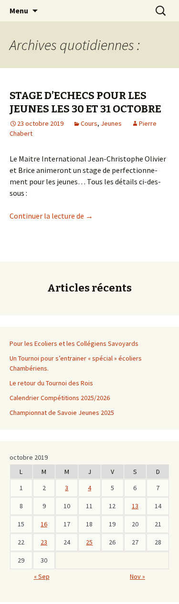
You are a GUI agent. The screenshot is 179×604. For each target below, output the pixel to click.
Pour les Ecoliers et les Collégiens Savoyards (74, 343)
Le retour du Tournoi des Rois (51, 383)
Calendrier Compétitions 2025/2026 (60, 397)
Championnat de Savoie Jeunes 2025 (62, 412)
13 (135, 506)
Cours (89, 123)
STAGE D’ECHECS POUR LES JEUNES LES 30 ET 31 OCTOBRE (85, 102)
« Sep (42, 576)
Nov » (137, 576)
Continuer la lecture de (51, 216)
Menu (19, 10)
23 (44, 542)
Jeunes (111, 123)
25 (89, 542)
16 (44, 524)
